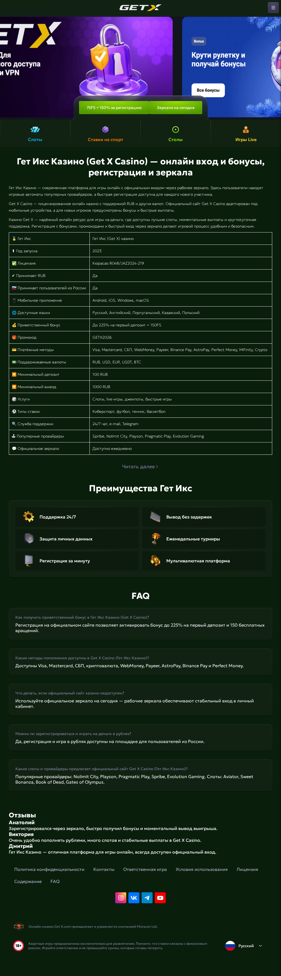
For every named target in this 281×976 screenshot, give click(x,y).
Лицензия (247, 869)
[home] (140, 7)
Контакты (103, 869)
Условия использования (202, 869)
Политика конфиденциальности (49, 869)
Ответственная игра (145, 869)
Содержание (28, 881)
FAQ (55, 881)
